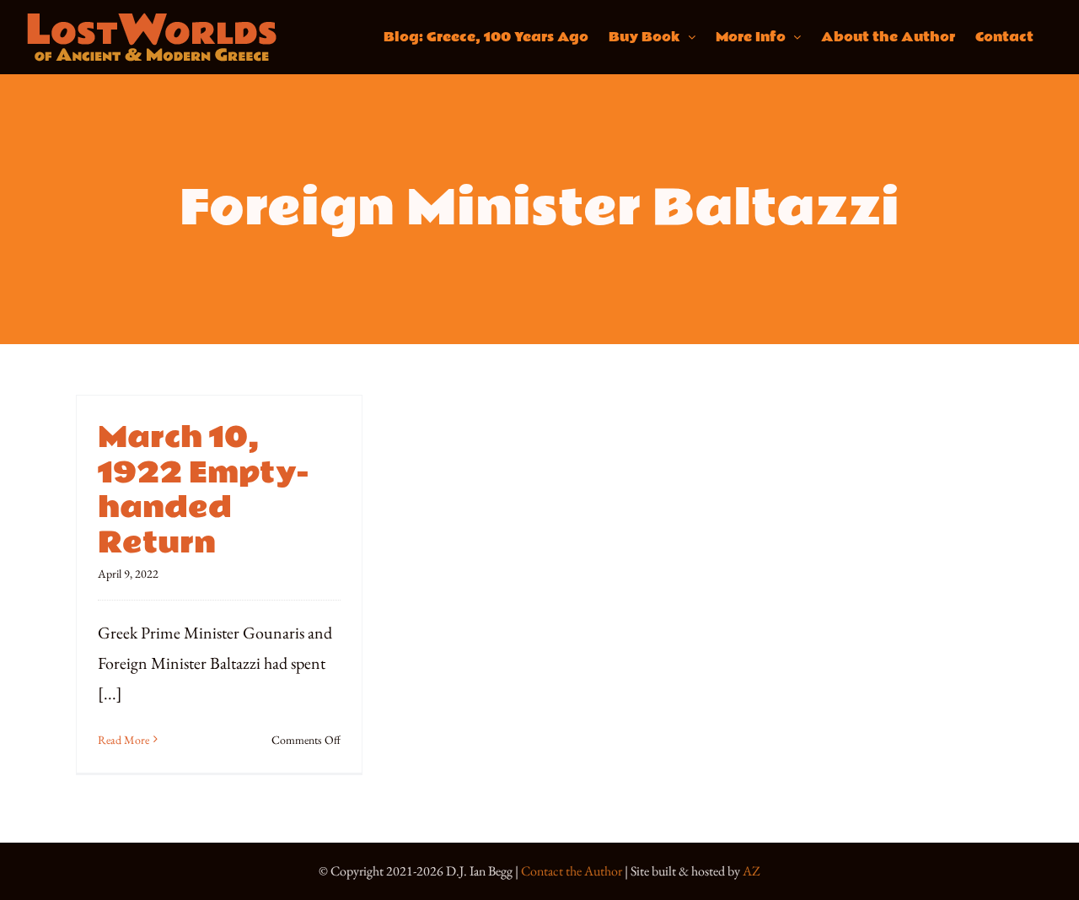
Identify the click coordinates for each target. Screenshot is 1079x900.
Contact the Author (571, 871)
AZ (751, 871)
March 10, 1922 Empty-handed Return (203, 490)
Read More (123, 739)
